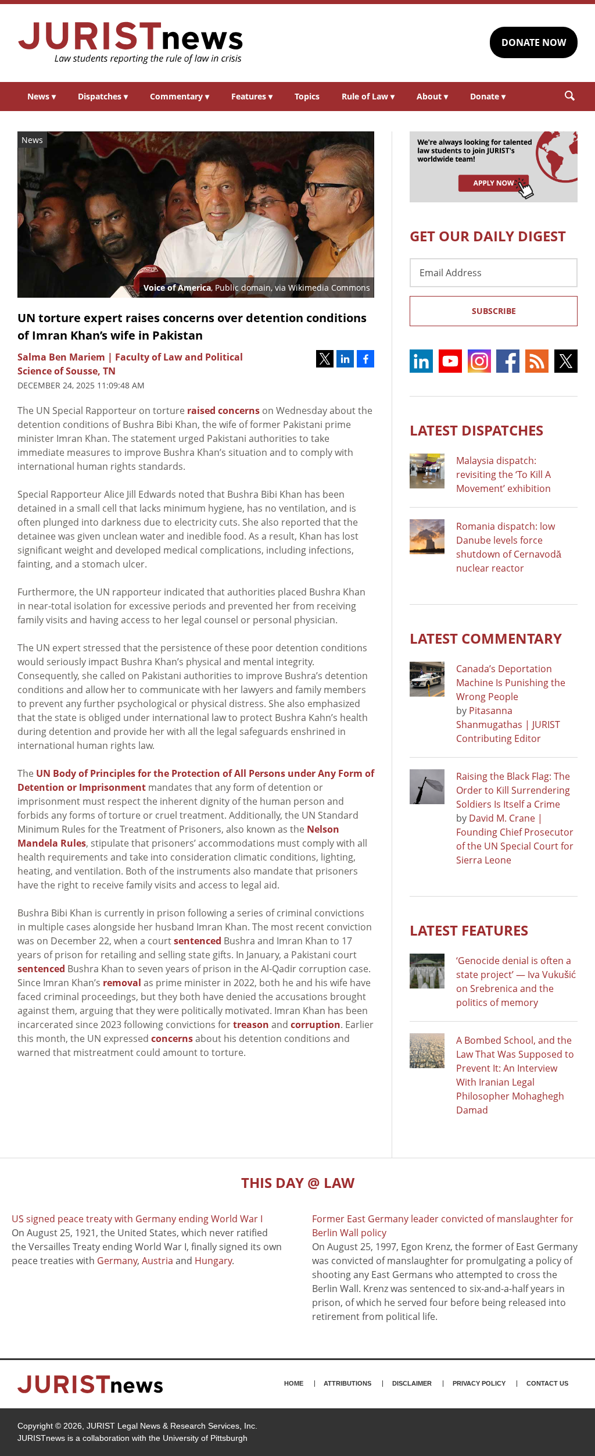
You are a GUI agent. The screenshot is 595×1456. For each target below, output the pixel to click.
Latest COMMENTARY (486, 638)
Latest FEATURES (469, 930)
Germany (117, 1260)
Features (252, 96)
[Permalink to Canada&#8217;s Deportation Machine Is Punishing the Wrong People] (427, 679)
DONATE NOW (533, 42)
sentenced (197, 940)
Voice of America (177, 287)
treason (251, 1024)
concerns (172, 1038)
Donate (488, 96)
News (41, 96)
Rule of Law (368, 96)
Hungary (213, 1260)
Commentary (179, 96)
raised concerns (223, 410)
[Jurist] (130, 43)
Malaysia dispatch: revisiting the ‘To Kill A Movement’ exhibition (503, 474)
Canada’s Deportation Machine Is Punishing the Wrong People (510, 682)
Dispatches (103, 96)
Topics (307, 96)
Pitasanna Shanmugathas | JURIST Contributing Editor (508, 724)
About (432, 96)
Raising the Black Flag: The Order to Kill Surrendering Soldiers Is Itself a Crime (513, 790)
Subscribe (494, 310)
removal (122, 982)
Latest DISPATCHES (476, 430)
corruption (315, 1024)
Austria (157, 1260)
